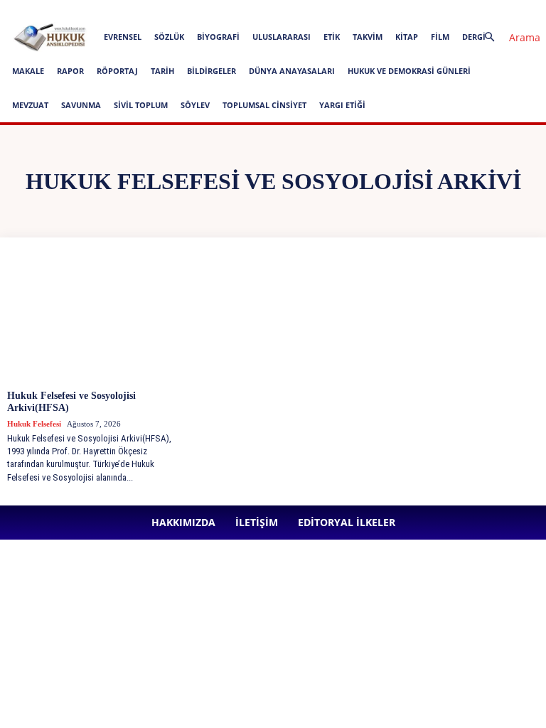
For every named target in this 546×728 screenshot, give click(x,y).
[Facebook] (319, 10)
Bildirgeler (211, 70)
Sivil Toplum (141, 105)
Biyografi (218, 36)
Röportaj (117, 70)
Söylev (195, 105)
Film (440, 36)
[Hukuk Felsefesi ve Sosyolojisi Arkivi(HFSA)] (93, 319)
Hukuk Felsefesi (34, 423)
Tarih (162, 70)
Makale (28, 70)
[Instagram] (342, 10)
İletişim (202, 9)
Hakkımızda (154, 9)
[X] (413, 10)
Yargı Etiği (342, 105)
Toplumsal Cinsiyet (264, 105)
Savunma (81, 105)
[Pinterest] (389, 10)
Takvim (367, 36)
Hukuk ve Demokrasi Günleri (409, 70)
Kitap (406, 36)
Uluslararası (281, 36)
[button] (506, 37)
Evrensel (122, 36)
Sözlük (169, 36)
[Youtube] (436, 10)
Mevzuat (30, 105)
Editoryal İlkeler (257, 9)
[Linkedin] (366, 10)
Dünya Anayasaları (292, 70)
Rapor (70, 70)
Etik (331, 36)
